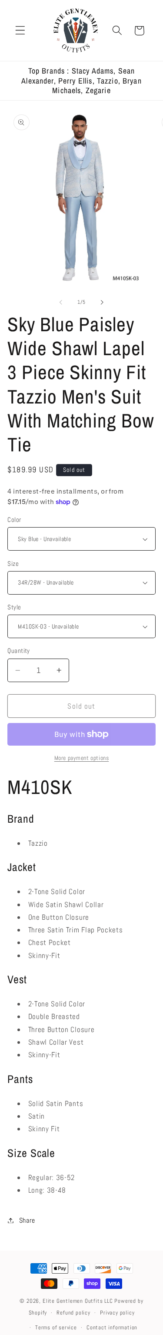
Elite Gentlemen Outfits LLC (78, 1301)
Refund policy (73, 1312)
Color (14, 519)
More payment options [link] (81, 758)
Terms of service (56, 1327)
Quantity (18, 650)
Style (14, 607)
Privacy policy (117, 1312)
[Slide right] (102, 302)
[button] (20, 31)
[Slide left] (60, 302)
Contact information (111, 1327)
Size (13, 563)
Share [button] (27, 1220)
